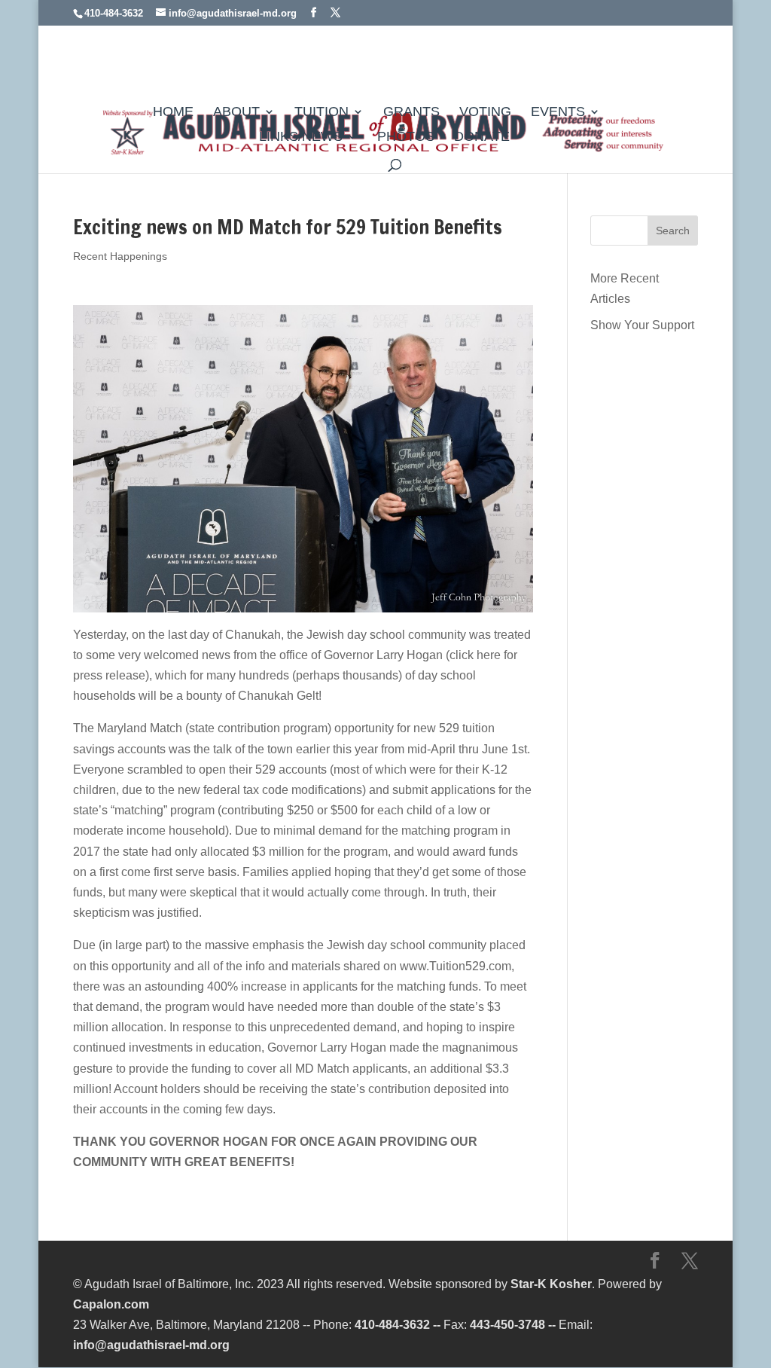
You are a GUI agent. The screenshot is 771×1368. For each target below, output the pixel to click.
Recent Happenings (120, 256)
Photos (405, 137)
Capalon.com (111, 1304)
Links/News (301, 137)
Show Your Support (642, 325)
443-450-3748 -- (513, 1324)
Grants (411, 112)
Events (558, 112)
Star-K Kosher (551, 1284)
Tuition (321, 112)
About (236, 112)
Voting (485, 112)
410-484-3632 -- (397, 1324)
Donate (482, 137)
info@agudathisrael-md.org (151, 1345)
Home (173, 112)
